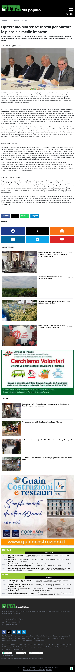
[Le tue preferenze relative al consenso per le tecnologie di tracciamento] (71, 668)
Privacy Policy (8, 653)
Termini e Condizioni (36, 653)
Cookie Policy (21, 653)
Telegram (34, 216)
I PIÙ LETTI (5, 399)
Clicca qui (40, 659)
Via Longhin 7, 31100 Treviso (14, 619)
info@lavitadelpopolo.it (12, 622)
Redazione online (5, 45)
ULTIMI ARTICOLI (7, 247)
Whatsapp (24, 216)
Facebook (5, 216)
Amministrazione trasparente (32, 641)
